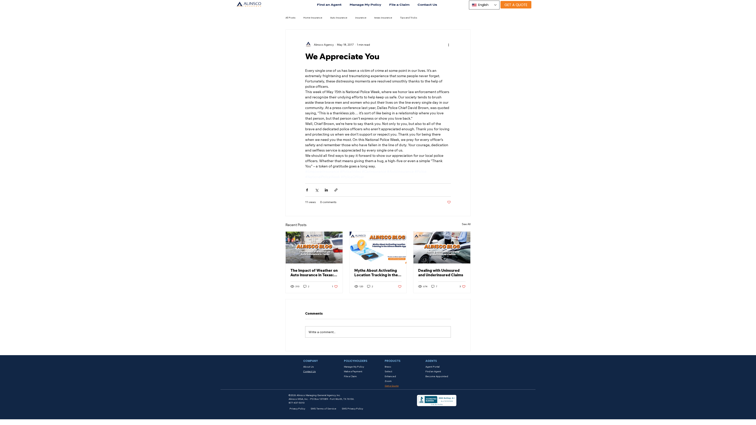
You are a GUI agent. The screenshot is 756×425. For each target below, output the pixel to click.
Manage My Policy (354, 366)
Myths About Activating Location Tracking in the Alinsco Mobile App (376, 272)
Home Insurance (312, 17)
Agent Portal (432, 366)
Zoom (388, 381)
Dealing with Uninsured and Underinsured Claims (440, 272)
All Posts (290, 17)
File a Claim (350, 376)
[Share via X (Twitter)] (317, 190)
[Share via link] (336, 190)
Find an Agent (433, 371)
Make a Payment (353, 371)
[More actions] (448, 44)
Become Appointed (436, 376)
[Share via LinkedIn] (326, 190)
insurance (360, 17)
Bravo (388, 366)
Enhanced (390, 376)
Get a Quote (392, 385)
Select (388, 371)
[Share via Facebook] (307, 190)
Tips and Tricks (408, 17)
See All (466, 224)
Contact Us (309, 371)
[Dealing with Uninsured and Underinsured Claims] (441, 247)
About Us (308, 366)
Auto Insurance (338, 17)
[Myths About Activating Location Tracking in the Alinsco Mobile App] (378, 247)
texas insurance (383, 17)
